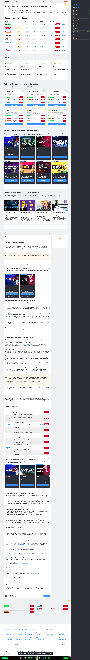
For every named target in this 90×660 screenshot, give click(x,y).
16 (45, 35)
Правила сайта (60, 632)
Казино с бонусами (18, 631)
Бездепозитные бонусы (8, 637)
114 (27, 46)
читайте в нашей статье (35, 573)
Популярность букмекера (13, 306)
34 (27, 42)
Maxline (8, 430)
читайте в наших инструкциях (23, 563)
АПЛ (37, 637)
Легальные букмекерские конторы (10, 602)
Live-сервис (10, 321)
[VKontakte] (9, 654)
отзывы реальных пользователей (21, 535)
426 (35, 31)
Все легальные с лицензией (29, 333)
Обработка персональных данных (62, 642)
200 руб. (41, 452)
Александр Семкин (24, 10)
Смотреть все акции (8, 186)
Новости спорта (50, 629)
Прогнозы (33, 1)
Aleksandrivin (9, 61)
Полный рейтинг (14, 105)
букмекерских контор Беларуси (24, 579)
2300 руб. (41, 447)
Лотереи (44, 333)
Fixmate (24, 61)
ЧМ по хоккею (38, 333)
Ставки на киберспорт (40, 639)
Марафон (8, 435)
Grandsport (8, 452)
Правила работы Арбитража (61, 646)
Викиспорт (49, 632)
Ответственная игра (61, 644)
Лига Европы (38, 634)
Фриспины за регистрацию (19, 642)
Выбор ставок (10, 311)
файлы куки (47, 653)
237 (35, 42)
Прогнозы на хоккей (29, 634)
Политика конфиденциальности (62, 637)
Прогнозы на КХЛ (28, 637)
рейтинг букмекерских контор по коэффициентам (29, 552)
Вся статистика (75, 40)
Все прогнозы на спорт (29, 629)
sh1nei (40, 61)
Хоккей (17, 331)
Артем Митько (11, 10)
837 (35, 35)
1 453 (35, 24)
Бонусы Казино (17, 639)
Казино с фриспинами (18, 632)
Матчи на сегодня (39, 631)
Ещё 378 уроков (8, 226)
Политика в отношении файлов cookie (62, 640)
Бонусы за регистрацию (8, 639)
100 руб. (41, 441)
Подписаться (46, 595)
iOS (24, 329)
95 (27, 31)
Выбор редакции (50, 634)
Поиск (62, 1)
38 (42, 24)
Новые (9, 333)
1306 (27, 24)
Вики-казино (17, 637)
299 (35, 50)
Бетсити (8, 442)
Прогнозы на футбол (29, 631)
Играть (57, 42)
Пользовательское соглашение (61, 635)
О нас (59, 629)
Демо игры (29, 1)
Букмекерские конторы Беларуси (8, 630)
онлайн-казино (39, 357)
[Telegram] (7, 654)
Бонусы (24, 1)
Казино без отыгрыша (18, 634)
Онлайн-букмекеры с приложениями (12, 329)
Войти (66, 1)
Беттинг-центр (39, 1)
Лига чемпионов (39, 632)
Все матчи (38, 629)
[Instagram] (4, 654)
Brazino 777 (8, 448)
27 (42, 35)
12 (42, 31)
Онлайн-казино (19, 1)
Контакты (59, 631)
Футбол (13, 331)
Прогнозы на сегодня (29, 632)
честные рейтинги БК (39, 534)
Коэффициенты (11, 316)
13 (43, 35)
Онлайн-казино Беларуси (19, 629)
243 (35, 46)
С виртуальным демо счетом (17, 333)
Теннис (20, 331)
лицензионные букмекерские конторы (24, 344)
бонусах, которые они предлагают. (40, 239)
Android (21, 329)
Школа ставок (62, 196)
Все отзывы (65, 57)
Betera (8, 412)
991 (27, 35)
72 (27, 39)
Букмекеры (13, 1)
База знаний (45, 1)
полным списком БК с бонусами (26, 544)
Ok (51, 653)
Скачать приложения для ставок (8, 632)
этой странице (13, 404)
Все (49, 268)
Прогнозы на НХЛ (28, 639)
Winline (8, 424)
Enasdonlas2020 (58, 61)
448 (35, 39)
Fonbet (8, 418)
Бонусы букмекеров (7, 634)
